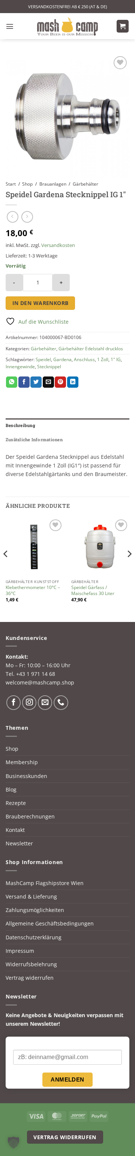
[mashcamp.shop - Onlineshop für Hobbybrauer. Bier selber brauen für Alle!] (67, 26)
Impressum (20, 950)
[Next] (129, 569)
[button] (10, 26)
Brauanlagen (52, 184)
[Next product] (12, 217)
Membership (22, 762)
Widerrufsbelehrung (31, 964)
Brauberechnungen (30, 816)
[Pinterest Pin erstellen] (60, 382)
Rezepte (16, 802)
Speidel (43, 359)
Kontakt (15, 829)
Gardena (62, 359)
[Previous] (6, 569)
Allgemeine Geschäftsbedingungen (50, 923)
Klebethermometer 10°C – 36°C (33, 591)
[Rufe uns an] (61, 702)
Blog (11, 789)
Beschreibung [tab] (20, 425)
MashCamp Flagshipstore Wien (45, 883)
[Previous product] (27, 217)
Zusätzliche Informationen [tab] (34, 439)
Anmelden (67, 1079)
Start (11, 184)
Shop (27, 184)
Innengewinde (20, 366)
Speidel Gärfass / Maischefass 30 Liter (92, 591)
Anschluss (84, 359)
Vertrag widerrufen (30, 977)
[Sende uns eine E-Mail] (45, 702)
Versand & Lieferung (31, 896)
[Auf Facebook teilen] (24, 382)
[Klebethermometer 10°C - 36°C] (35, 547)
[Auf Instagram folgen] (29, 702)
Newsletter (19, 843)
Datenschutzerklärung (34, 937)
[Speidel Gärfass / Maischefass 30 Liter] (100, 547)
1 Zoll (102, 359)
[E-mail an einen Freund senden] (48, 382)
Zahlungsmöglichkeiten (35, 909)
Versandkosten (58, 245)
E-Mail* (22, 1043)
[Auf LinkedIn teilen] (72, 382)
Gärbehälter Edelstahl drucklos (90, 348)
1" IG (116, 359)
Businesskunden (26, 776)
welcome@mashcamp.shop (40, 682)
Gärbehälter (85, 184)
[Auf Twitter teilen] (36, 382)
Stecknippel (49, 366)
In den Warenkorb (40, 302)
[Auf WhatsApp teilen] (11, 382)
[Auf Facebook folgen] (13, 702)
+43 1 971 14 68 (35, 673)
